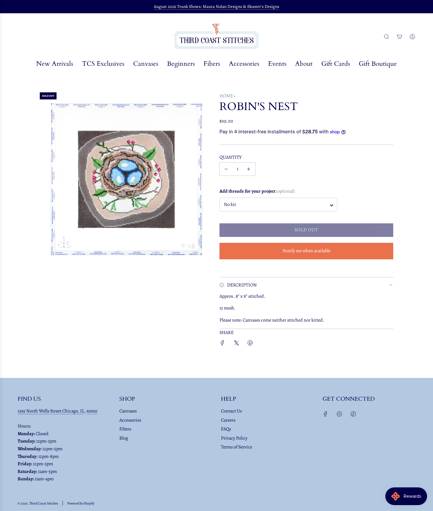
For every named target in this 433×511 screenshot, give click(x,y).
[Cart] (399, 36)
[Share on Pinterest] (250, 344)
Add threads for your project (257, 191)
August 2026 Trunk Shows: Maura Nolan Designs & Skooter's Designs (216, 6)
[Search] (386, 36)
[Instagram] (339, 413)
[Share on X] (236, 344)
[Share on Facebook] (222, 344)
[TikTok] (353, 413)
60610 (92, 411)
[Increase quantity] (248, 169)
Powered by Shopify (80, 503)
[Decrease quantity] (226, 169)
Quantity (230, 157)
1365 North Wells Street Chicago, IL (51, 411)
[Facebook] (325, 413)
